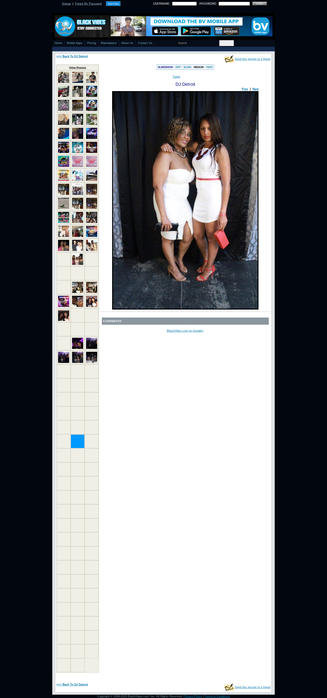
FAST (209, 67)
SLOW (187, 67)
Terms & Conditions (217, 696)
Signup (66, 3)
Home (58, 43)
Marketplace (109, 43)
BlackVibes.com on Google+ (185, 330)
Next (255, 89)
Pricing (91, 43)
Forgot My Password (88, 3)
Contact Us (145, 43)
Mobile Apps (75, 43)
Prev (245, 89)
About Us (127, 43)
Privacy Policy (193, 696)
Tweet (176, 76)
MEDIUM (199, 67)
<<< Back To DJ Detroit (72, 56)
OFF (178, 67)
